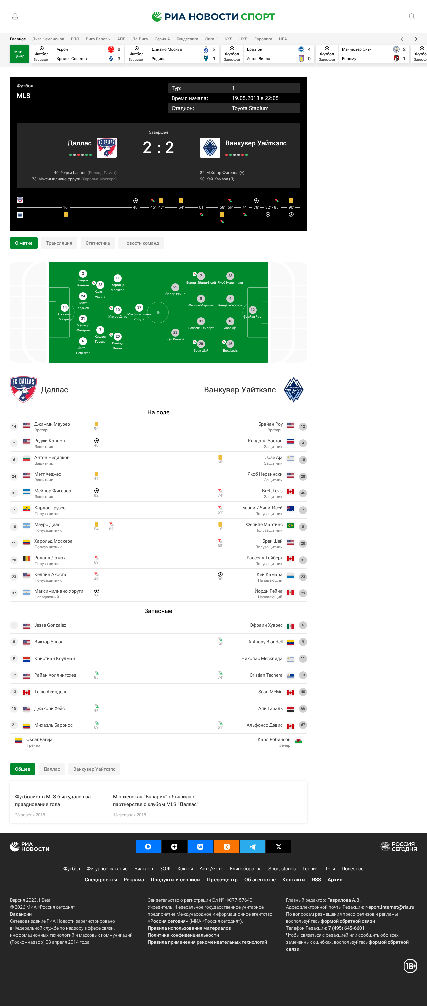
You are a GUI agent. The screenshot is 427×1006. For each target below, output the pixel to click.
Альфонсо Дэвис (265, 725)
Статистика (98, 243)
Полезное (353, 869)
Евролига (263, 39)
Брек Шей (272, 541)
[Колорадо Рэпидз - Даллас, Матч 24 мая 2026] (70, 155)
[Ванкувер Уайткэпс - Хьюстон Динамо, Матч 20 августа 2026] (226, 155)
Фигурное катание (107, 869)
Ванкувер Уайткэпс (256, 143)
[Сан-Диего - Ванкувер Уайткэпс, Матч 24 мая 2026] (246, 155)
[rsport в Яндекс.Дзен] (174, 846)
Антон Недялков (52, 457)
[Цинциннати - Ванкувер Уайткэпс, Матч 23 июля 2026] (242, 155)
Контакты (293, 880)
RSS (316, 880)
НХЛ (243, 39)
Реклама (134, 880)
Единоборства (246, 869)
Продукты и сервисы (175, 880)
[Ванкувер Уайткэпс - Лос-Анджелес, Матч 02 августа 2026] (234, 155)
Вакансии (21, 914)
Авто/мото (211, 869)
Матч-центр (19, 54)
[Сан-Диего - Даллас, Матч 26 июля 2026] (78, 155)
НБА (283, 39)
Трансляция (59, 243)
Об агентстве (260, 880)
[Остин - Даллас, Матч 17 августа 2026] (86, 155)
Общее (22, 769)
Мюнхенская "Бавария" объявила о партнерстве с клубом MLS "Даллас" (156, 800)
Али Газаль (270, 708)
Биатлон (143, 869)
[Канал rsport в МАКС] (148, 846)
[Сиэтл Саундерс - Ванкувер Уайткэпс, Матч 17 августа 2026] (230, 155)
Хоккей (185, 869)
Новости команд (141, 243)
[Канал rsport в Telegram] (252, 846)
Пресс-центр (222, 880)
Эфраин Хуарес (266, 625)
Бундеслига (187, 39)
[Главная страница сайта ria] (191, 16)
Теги (330, 869)
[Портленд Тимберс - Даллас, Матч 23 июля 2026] (74, 155)
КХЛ (229, 39)
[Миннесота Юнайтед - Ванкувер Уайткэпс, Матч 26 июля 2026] (238, 155)
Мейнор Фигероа (222, 172)
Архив (335, 880)
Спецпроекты (101, 880)
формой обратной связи (348, 921)
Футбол (25, 85)
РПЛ (75, 39)
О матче (24, 243)
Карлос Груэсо (50, 507)
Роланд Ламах (102, 172)
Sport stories (282, 869)
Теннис (310, 869)
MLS (23, 96)
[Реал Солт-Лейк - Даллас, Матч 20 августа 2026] (90, 155)
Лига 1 (211, 39)
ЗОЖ (165, 869)
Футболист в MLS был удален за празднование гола (53, 800)
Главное (18, 39)
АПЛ (121, 39)
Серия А (162, 39)
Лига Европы (98, 39)
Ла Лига (140, 39)
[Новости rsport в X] (278, 846)
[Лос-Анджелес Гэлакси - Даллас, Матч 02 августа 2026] (82, 155)
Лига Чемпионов (48, 39)
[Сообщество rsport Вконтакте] (200, 846)
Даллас (80, 143)
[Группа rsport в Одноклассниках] (226, 846)
